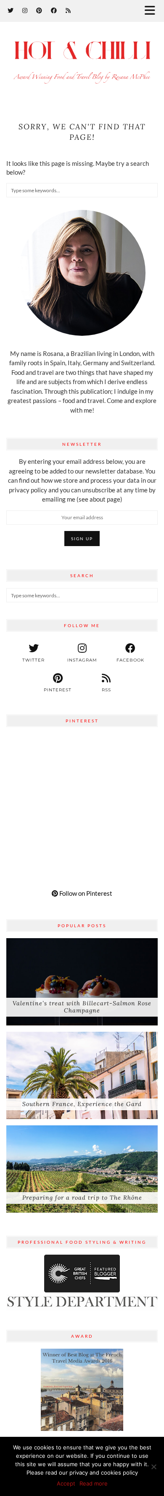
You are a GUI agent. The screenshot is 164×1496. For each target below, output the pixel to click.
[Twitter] (11, 10)
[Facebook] (54, 10)
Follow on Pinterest (85, 893)
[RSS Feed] (68, 10)
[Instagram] (25, 10)
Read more (93, 1483)
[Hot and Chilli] (82, 61)
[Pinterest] (39, 10)
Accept (66, 1483)
